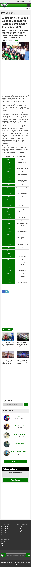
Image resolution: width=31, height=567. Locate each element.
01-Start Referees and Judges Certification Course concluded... (7, 362)
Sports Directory (5, 531)
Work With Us (20, 529)
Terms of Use (20, 533)
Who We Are (4, 541)
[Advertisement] (15, 78)
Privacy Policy (21, 531)
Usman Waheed (19, 443)
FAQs (2, 543)
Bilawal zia (19, 417)
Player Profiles (5, 527)
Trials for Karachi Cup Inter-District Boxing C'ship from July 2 (22, 362)
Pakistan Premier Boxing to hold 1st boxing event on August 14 (8, 344)
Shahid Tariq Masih (19, 434)
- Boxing (16, 40)
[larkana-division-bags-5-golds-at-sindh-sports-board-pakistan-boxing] (3, 291)
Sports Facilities (5, 529)
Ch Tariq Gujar (19, 425)
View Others (15, 480)
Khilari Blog (20, 527)
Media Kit (3, 545)
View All (15, 462)
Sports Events (5, 533)
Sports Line (4, 535)
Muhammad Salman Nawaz (19, 452)
